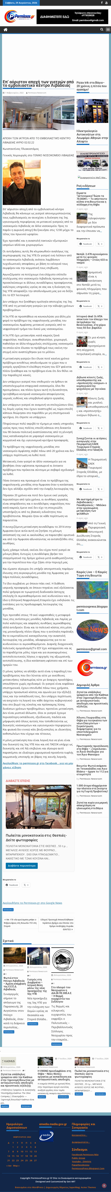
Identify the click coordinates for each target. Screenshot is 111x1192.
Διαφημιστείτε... (81, 1142)
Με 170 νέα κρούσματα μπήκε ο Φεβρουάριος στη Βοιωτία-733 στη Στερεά (20, 922)
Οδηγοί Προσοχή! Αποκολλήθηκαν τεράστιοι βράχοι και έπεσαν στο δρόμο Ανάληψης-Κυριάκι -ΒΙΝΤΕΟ (56, 924)
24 (22, 1160)
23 (17, 1160)
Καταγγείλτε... (79, 1135)
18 (26, 1155)
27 (35, 1160)
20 (35, 1155)
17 (22, 1155)
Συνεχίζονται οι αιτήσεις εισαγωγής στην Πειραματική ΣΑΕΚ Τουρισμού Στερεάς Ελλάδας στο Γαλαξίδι (92, 444)
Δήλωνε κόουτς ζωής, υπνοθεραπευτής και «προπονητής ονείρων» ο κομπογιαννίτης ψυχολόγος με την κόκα (92, 383)
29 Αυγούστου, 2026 (14, 966)
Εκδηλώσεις (8, 910)
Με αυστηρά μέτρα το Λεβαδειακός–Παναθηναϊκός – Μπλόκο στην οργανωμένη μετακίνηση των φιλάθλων (91, 506)
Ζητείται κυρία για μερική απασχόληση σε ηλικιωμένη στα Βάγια (92, 805)
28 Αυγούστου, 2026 (38, 967)
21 (8, 1160)
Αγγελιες (5, 1106)
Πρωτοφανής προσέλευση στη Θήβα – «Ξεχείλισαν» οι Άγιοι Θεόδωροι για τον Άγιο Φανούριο (92, 750)
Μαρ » (16, 1165)
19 (31, 1155)
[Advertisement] (55, 57)
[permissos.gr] (5, 29)
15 (13, 1155)
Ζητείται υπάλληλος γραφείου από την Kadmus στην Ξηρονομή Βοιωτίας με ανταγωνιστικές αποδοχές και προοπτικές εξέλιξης (92, 699)
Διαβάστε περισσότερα (22, 865)
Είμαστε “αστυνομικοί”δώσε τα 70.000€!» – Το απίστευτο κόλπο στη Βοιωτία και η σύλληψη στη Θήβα (92, 198)
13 (35, 1151)
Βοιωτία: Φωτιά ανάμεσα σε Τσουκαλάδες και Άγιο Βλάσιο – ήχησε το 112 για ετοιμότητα (92, 770)
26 (31, 1160)
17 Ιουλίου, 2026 (64, 1058)
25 (26, 1160)
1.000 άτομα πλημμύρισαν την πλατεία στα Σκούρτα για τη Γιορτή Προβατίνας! (92, 788)
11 (26, 1151)
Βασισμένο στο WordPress (29, 1187)
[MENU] (108, 29)
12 (31, 1151)
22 (13, 1160)
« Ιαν (8, 1165)
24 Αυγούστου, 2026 (11, 1067)
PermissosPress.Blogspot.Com (88, 1168)
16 (17, 1155)
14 (8, 1155)
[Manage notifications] (104, 1185)
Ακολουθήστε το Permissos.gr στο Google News (32, 903)
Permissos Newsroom (37, 93)
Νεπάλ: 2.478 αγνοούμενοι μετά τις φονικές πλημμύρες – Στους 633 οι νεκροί (92, 258)
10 (22, 1151)
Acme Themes (88, 1187)
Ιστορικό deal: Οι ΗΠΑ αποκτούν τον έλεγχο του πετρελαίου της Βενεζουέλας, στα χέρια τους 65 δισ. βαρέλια (92, 322)
